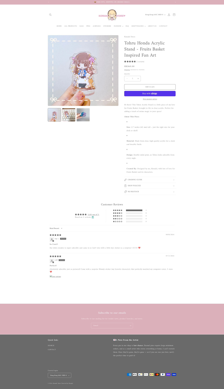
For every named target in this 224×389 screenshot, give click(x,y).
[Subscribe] (130, 325)
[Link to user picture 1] (55, 280)
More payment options (150, 99)
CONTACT (52, 349)
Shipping (127, 70)
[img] (55, 235)
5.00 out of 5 (93, 214)
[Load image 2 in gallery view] (68, 114)
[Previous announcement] (48, 2)
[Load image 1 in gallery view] (54, 114)
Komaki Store (57, 383)
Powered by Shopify (67, 383)
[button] (50, 14)
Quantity (127, 74)
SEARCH (51, 345)
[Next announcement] (175, 2)
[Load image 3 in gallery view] (83, 114)
